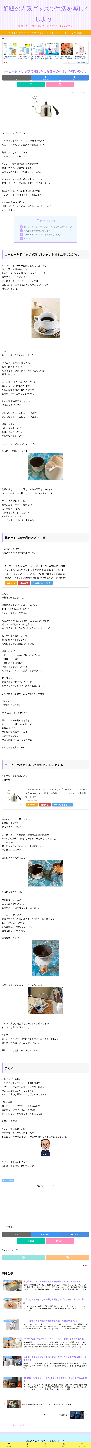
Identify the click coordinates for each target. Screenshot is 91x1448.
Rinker (35, 800)
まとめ (27, 238)
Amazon (11, 583)
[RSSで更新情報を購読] (67, 1257)
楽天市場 (24, 583)
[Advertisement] (45, 1204)
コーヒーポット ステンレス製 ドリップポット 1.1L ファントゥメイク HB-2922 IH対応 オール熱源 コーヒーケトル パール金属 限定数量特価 (56, 793)
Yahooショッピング (41, 583)
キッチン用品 (9, 1180)
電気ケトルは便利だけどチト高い (38, 231)
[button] (60, 84)
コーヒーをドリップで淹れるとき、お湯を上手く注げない (48, 227)
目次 (43, 220)
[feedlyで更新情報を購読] (23, 1257)
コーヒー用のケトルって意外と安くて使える (43, 234)
